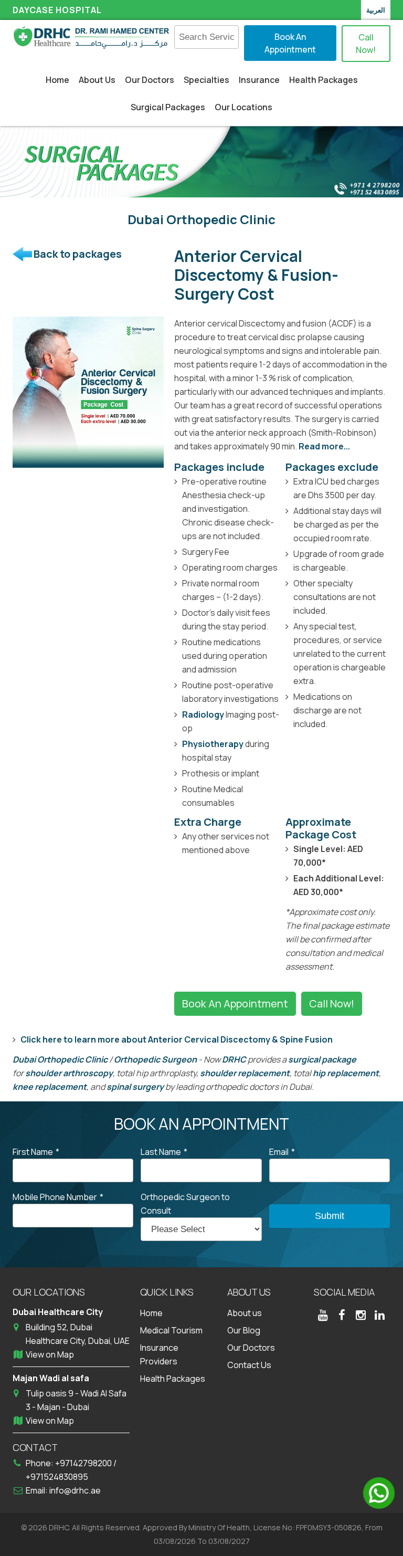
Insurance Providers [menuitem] (159, 1354)
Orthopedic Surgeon (155, 1059)
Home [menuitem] (57, 80)
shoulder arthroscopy (69, 1073)
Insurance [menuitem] (259, 80)
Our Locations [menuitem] (243, 107)
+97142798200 (84, 1463)
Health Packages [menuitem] (323, 80)
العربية (375, 10)
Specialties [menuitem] (206, 80)
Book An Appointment (290, 43)
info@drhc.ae (75, 1490)
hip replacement (346, 1073)
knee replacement (50, 1086)
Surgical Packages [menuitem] (168, 107)
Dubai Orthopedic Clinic (60, 1059)
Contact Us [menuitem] (249, 1365)
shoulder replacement (245, 1073)
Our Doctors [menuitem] (149, 80)
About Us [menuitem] (97, 80)
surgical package (322, 1059)
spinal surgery (135, 1086)
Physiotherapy (212, 744)
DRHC (234, 1059)
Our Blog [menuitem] (243, 1330)
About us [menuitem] (244, 1313)
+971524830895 (57, 1477)
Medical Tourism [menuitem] (171, 1330)
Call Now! (366, 43)
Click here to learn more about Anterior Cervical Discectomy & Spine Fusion (176, 1039)
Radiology (203, 714)
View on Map (50, 1354)
